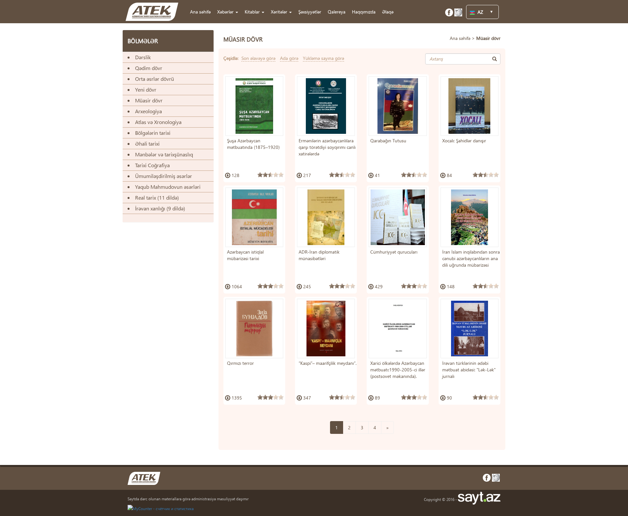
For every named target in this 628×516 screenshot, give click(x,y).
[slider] (270, 174)
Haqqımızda (363, 12)
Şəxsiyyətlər (309, 12)
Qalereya (336, 12)
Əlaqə (387, 12)
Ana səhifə (200, 12)
